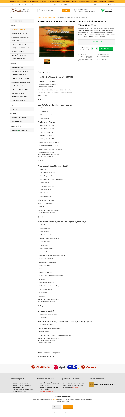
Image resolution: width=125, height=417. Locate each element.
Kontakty (39, 5)
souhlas (55, 399)
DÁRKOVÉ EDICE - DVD (19, 100)
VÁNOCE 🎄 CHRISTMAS (19, 130)
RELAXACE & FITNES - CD (19, 52)
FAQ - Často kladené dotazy (61, 5)
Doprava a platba (29, 5)
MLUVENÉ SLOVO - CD (19, 55)
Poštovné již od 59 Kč (46, 391)
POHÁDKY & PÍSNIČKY (18, 121)
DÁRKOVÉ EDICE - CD (18, 59)
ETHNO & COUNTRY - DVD (20, 89)
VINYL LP (14, 109)
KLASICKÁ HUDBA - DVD (19, 67)
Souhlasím (67, 407)
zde (70, 413)
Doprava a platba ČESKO (20, 383)
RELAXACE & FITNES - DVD (20, 93)
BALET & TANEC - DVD (19, 75)
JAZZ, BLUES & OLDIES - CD (20, 37)
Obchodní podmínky (19, 387)
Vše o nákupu (18, 5)
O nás (11, 5)
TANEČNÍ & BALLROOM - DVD (21, 78)
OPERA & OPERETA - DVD (20, 71)
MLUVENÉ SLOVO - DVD (19, 97)
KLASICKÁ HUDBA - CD (19, 30)
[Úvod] (23, 10)
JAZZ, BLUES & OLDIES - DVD (21, 82)
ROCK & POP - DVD (17, 86)
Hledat (65, 10)
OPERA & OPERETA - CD (19, 33)
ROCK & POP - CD (17, 41)
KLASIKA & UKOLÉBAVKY (19, 118)
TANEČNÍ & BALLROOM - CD (20, 48)
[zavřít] (123, 2)
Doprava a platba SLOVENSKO (22, 385)
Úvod (39, 17)
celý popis (102, 36)
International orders (48, 5)
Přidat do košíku (106, 48)
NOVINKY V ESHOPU (18, 21)
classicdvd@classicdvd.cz (86, 11)
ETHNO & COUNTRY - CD (19, 44)
